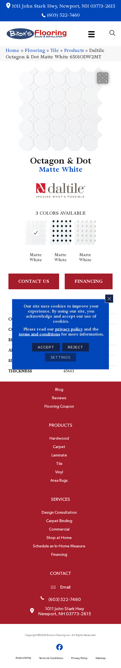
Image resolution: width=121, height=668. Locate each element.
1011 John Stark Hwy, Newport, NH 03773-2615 (63, 6)
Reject (75, 347)
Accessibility (23, 657)
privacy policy (69, 328)
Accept (46, 347)
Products (74, 50)
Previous (8, 233)
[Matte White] (35, 233)
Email (65, 587)
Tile (54, 50)
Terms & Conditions (51, 658)
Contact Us (33, 281)
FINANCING (89, 281)
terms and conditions (39, 333)
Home (12, 50)
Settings (60, 357)
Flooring (35, 50)
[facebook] (60, 647)
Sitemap (100, 658)
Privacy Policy (79, 658)
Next (112, 233)
